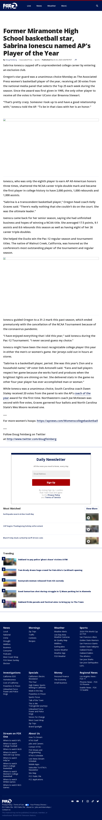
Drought (6, 641)
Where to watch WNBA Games (10, 780)
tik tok (93, 801)
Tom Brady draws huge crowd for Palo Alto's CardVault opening (50, 570)
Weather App (59, 653)
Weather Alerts (60, 631)
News (6, 627)
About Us (34, 733)
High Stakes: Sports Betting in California (37, 686)
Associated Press (25, 60)
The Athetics (85, 656)
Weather (59, 627)
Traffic (31, 634)
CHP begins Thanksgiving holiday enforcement (23, 526)
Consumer (7, 650)
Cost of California (10, 682)
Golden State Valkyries (89, 646)
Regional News (88, 672)
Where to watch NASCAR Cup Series (11, 753)
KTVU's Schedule (36, 755)
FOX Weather (60, 656)
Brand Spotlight (35, 726)
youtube (77, 801)
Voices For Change (37, 717)
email (72, 801)
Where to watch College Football (10, 744)
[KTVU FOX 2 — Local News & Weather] (12, 6)
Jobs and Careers (36, 743)
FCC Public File (35, 776)
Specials (33, 672)
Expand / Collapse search (97, 6)
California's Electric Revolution (37, 677)
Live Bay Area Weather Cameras (62, 635)
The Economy (60, 679)
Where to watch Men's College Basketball (10, 766)
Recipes (32, 641)
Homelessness (9, 679)
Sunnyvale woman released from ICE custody (41, 581)
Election (6, 663)
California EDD (9, 676)
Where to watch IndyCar (10, 759)
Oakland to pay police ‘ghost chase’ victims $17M (43, 559)
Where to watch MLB (12, 749)
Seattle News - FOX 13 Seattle (88, 688)
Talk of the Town (36, 700)
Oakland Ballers (86, 653)
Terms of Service (53, 497)
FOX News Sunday (11, 660)
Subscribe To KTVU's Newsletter (37, 768)
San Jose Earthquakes (89, 662)
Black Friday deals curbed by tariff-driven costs (23, 538)
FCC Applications (36, 779)
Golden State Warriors (89, 640)
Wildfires (6, 644)
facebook (82, 801)
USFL (82, 665)
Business (7, 647)
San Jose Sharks (86, 659)
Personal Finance (61, 676)
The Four (33, 682)
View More (91, 508)
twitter (98, 801)
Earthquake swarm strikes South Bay (18, 514)
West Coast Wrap (10, 657)
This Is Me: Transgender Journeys (38, 704)
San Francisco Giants (89, 643)
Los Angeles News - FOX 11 (88, 677)
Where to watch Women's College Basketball (10, 774)
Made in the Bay (36, 690)
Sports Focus (34, 697)
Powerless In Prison (11, 686)
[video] (92, 517)
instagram (88, 801)
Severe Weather (61, 650)
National (6, 634)
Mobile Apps (34, 764)
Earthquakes (59, 646)
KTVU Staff (33, 740)
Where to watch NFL (12, 740)
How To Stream (35, 737)
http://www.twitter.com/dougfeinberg (31, 439)
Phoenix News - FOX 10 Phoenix (88, 683)
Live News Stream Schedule (36, 759)
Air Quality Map (60, 640)
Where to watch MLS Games (12, 786)
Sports (37, 60)
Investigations (11, 672)
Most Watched (11, 508)
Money (58, 672)
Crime (5, 638)
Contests (32, 638)
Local (5, 631)
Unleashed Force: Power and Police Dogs (10, 691)
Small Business (60, 682)
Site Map (32, 773)
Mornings (34, 627)
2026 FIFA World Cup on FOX (89, 632)
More (63, 5)
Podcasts (7, 654)
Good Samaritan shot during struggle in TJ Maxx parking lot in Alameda (54, 591)
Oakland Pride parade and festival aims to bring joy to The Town (51, 602)
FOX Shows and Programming (35, 751)
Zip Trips (32, 631)
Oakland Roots (86, 650)
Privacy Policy (54, 495)
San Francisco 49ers (88, 637)
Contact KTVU (35, 747)
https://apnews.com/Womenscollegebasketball (67, 421)
